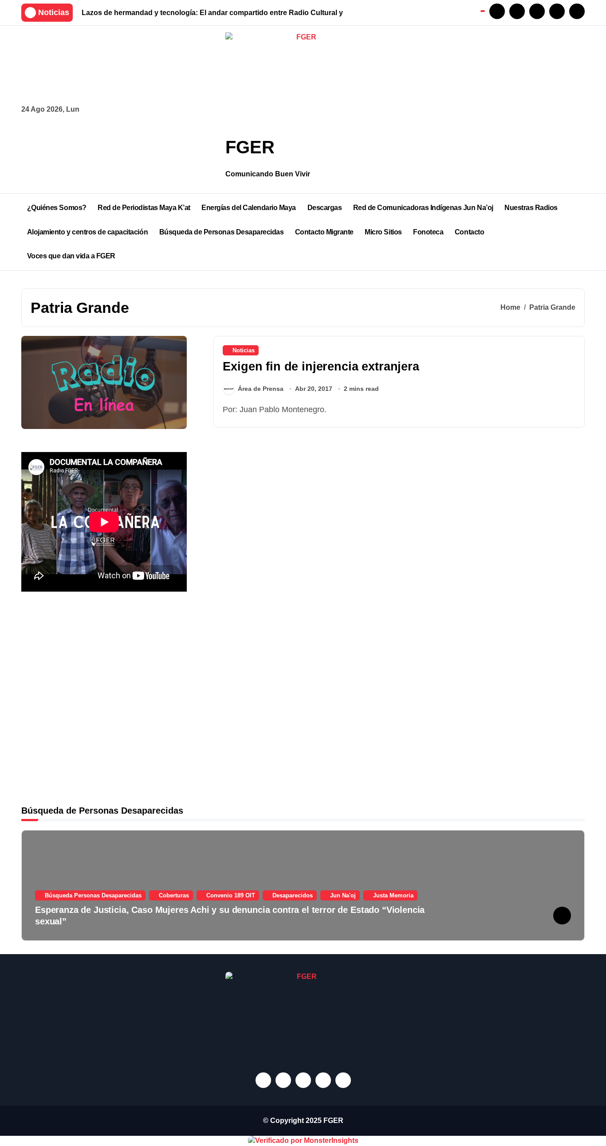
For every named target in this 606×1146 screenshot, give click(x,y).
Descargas (324, 207)
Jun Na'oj (343, 895)
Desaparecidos (292, 895)
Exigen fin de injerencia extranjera (321, 366)
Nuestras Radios (531, 207)
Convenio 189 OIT (230, 895)
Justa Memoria (393, 895)
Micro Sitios (383, 232)
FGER (250, 147)
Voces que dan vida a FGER (71, 256)
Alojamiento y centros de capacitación (87, 232)
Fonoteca (428, 232)
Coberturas (174, 895)
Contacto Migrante (324, 232)
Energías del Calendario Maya (248, 207)
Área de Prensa (260, 388)
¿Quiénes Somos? (57, 207)
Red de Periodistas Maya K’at (144, 207)
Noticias (243, 350)
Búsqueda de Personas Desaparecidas (221, 232)
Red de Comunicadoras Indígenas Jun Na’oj (423, 207)
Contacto (469, 232)
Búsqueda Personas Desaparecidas (93, 895)
